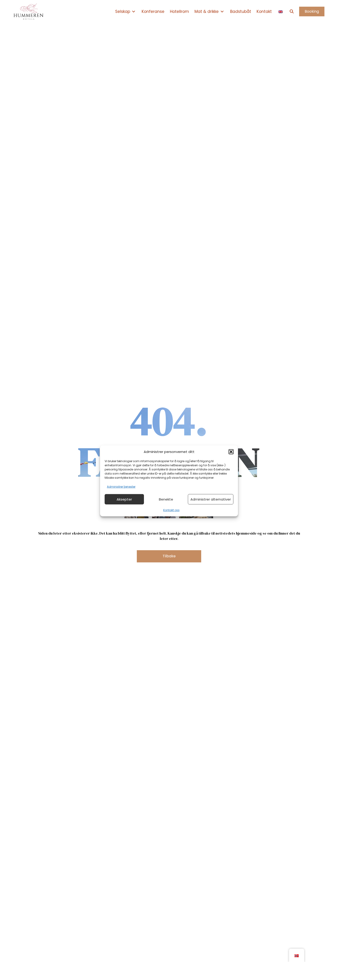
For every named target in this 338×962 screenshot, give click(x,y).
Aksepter (124, 499)
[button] (231, 452)
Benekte (166, 499)
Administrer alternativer (210, 499)
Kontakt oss (171, 510)
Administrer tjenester (121, 487)
